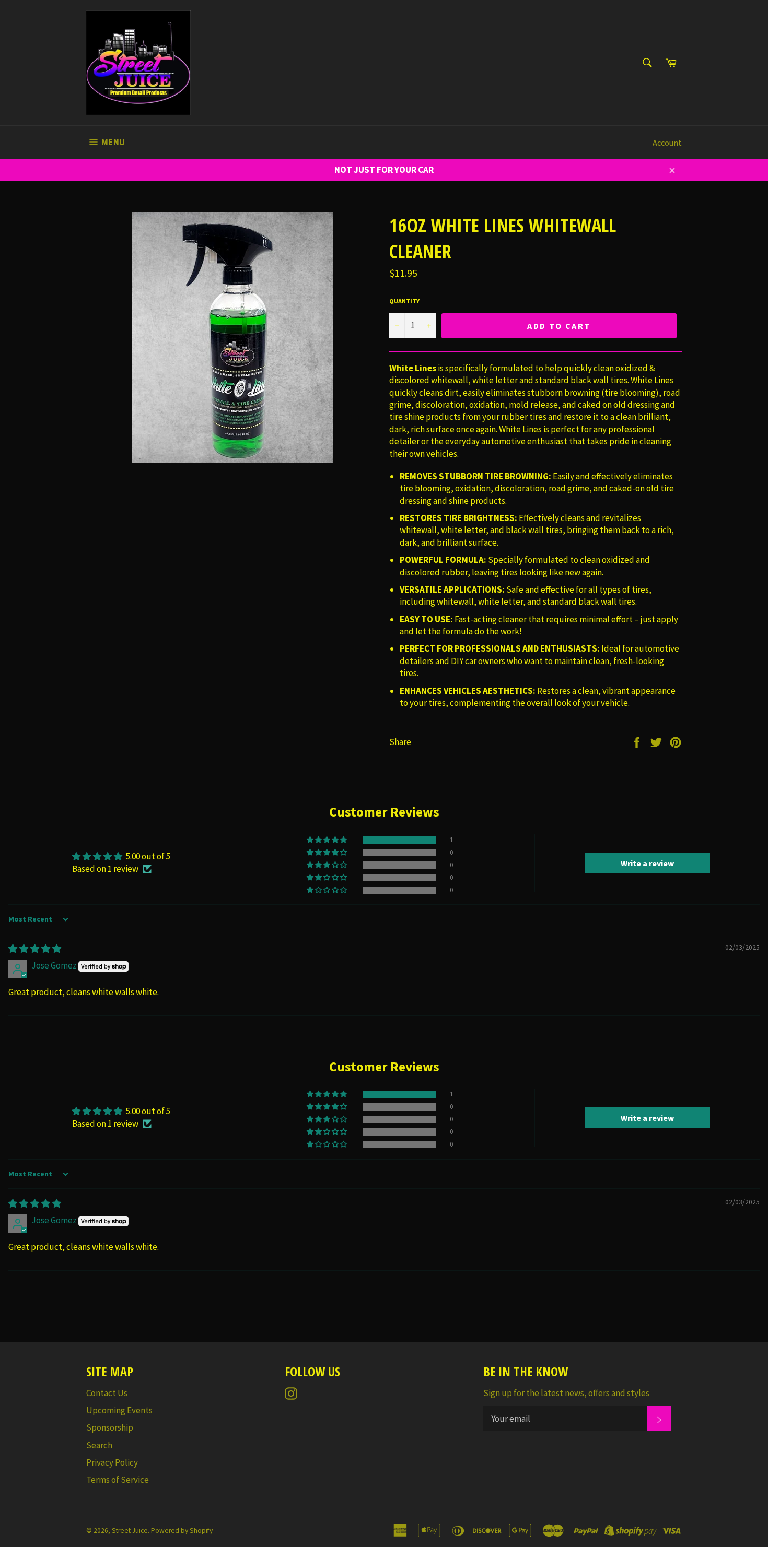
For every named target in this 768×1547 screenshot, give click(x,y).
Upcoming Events (119, 1410)
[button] (327, 840)
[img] (34, 948)
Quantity (404, 301)
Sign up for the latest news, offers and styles (566, 1393)
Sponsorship (109, 1427)
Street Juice (130, 1530)
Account (667, 142)
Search (99, 1445)
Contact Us (106, 1393)
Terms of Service (117, 1479)
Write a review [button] (647, 863)
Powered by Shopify (182, 1530)
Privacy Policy (112, 1462)
